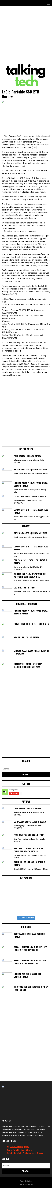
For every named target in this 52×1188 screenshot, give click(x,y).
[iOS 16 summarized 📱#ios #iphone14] (26, 899)
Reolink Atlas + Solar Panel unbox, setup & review (25, 1153)
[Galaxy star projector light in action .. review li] (9, 889)
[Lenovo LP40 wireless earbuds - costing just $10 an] (9, 899)
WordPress (29, 1184)
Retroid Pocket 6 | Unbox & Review (19, 1150)
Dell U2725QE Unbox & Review (18, 1146)
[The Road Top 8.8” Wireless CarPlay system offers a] (42, 899)
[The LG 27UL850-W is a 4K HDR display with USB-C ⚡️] (9, 909)
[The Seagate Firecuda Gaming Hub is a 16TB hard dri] (42, 909)
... (20, 462)
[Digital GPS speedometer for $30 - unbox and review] (42, 889)
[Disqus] (26, 409)
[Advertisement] (26, 35)
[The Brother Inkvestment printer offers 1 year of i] (26, 909)
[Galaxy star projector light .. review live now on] (26, 889)
